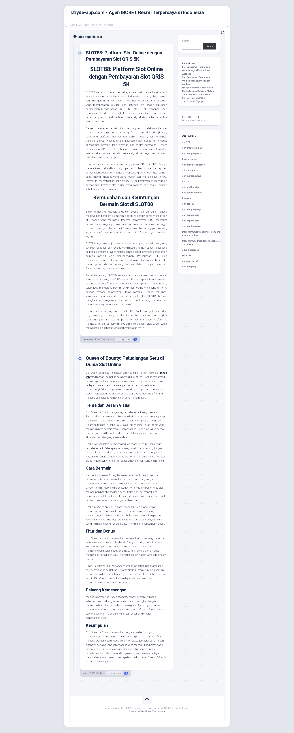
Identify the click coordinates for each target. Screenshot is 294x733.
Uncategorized (123, 339)
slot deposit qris (135, 211)
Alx (163, 711)
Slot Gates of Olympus (193, 98)
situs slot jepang (190, 250)
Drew (102, 673)
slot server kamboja (192, 192)
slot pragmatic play (192, 148)
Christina (110, 339)
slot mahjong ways (191, 176)
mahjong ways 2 (190, 261)
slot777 (186, 142)
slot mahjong (189, 266)
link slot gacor (189, 159)
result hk (186, 255)
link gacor (187, 198)
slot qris (186, 181)
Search (185, 41)
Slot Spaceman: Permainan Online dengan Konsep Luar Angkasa (196, 70)
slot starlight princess (193, 165)
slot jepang (188, 244)
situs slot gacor (190, 170)
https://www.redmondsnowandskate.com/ (203, 241)
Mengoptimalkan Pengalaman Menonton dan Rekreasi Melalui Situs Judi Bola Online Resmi (198, 91)
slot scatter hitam (191, 187)
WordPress (145, 711)
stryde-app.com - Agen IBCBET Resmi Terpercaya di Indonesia (137, 12)
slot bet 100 (188, 204)
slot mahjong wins (191, 153)
